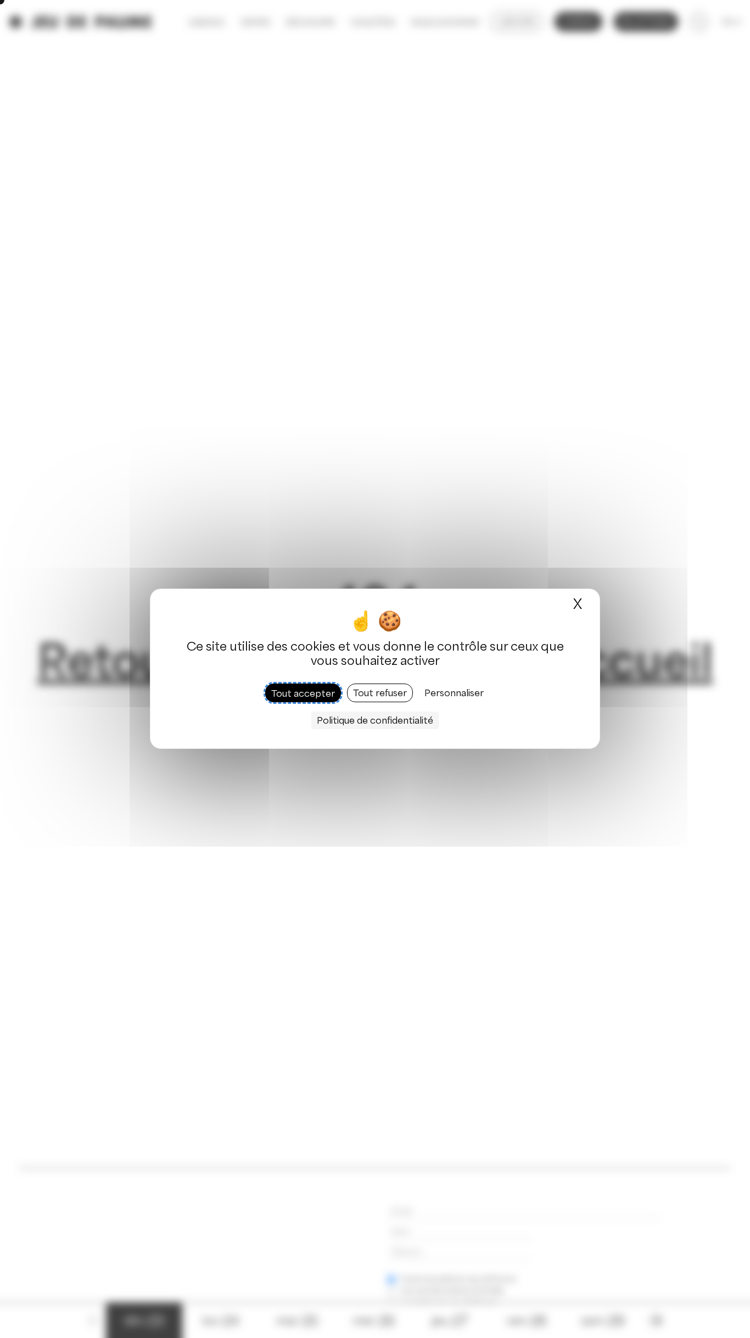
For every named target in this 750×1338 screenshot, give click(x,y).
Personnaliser (454, 693)
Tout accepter (303, 693)
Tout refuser (380, 693)
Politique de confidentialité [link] (375, 720)
